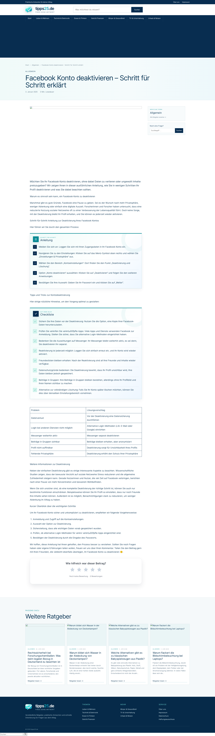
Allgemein (35, 65)
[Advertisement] (107, 40)
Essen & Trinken (80, 18)
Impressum (186, 2)
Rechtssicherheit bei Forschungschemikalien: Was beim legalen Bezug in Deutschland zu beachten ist (44, 657)
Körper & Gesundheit (116, 18)
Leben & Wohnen (42, 18)
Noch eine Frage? (157, 126)
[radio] (72, 570)
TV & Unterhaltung (136, 18)
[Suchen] (25, 734)
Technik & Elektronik (62, 18)
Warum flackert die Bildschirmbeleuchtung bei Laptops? (168, 655)
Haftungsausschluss (167, 719)
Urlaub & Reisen (154, 18)
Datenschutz (164, 716)
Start (29, 18)
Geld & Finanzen (97, 18)
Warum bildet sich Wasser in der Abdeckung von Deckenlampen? (85, 655)
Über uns (176, 2)
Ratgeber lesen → (35, 681)
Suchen (137, 10)
